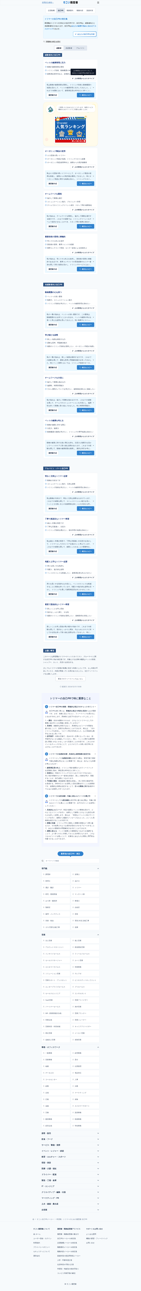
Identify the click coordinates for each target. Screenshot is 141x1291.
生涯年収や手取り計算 (65, 1264)
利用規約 (36, 1243)
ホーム (38, 1234)
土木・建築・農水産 (50, 1204)
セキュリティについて (41, 1251)
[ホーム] (33, 1219)
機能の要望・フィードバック (97, 1238)
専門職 (44, 868)
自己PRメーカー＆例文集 (66, 1238)
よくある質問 (91, 1234)
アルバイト (80, 48)
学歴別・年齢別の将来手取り (68, 1269)
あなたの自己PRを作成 (85, 34)
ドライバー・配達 (49, 1174)
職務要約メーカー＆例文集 (67, 1247)
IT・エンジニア (48, 1186)
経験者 (58, 48)
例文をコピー (87, 95)
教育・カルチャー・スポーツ (54, 1157)
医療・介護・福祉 (49, 1168)
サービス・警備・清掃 (51, 1145)
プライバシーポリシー (41, 1247)
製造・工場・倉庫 (49, 1180)
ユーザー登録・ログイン (42, 1238)
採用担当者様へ (48, 2)
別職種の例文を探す (53, 41)
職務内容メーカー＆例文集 (67, 1251)
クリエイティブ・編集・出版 (54, 1192)
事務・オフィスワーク (51, 1047)
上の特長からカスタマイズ (84, 78)
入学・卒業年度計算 (64, 1260)
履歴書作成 (53, 95)
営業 (43, 935)
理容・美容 (46, 1163)
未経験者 (69, 48)
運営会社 (36, 1256)
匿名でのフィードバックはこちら (70, 679)
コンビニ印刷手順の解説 (66, 1273)
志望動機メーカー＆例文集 (67, 1243)
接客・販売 (46, 1133)
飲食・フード (47, 1139)
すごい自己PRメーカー (45, 1219)
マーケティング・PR (50, 1198)
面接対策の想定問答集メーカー (68, 1256)
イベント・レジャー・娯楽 (53, 1151)
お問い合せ (90, 1243)
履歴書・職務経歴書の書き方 (68, 1234)
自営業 (44, 1210)
